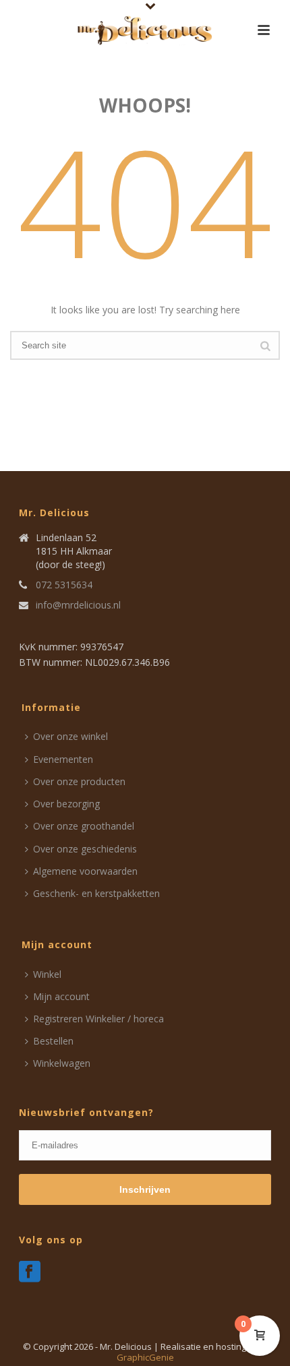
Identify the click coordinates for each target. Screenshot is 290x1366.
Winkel (47, 974)
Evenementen (63, 759)
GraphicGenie (145, 1357)
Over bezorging (66, 803)
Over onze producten (79, 781)
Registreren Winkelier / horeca (98, 1018)
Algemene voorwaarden (85, 871)
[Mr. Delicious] (145, 30)
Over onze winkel (70, 736)
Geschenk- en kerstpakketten (96, 893)
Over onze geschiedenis (85, 848)
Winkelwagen (61, 1063)
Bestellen (53, 1040)
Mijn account (61, 996)
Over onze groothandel (83, 825)
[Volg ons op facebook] (29, 1272)
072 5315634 (64, 585)
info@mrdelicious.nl (78, 605)
